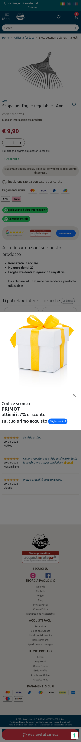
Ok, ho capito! (58, 421)
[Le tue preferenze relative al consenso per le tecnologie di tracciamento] (74, 735)
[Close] (74, 395)
